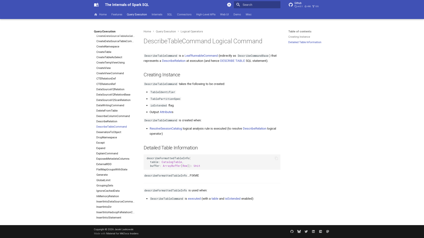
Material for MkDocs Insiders (122, 233)
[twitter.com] (306, 231)
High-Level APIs (205, 14)
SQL (169, 14)
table (215, 198)
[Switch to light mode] (229, 5)
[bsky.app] (299, 231)
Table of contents (299, 31)
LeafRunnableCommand (201, 56)
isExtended (232, 198)
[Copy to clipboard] (276, 158)
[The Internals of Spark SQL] (96, 5)
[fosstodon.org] (327, 231)
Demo (237, 14)
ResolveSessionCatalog (166, 128)
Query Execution (137, 14)
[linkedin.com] (313, 231)
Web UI (224, 14)
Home (102, 14)
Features (116, 14)
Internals (157, 14)
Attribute (166, 112)
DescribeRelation (174, 61)
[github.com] (292, 231)
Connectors (184, 14)
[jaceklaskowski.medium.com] (320, 231)
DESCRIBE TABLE (232, 61)
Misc (249, 14)
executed (194, 198)
